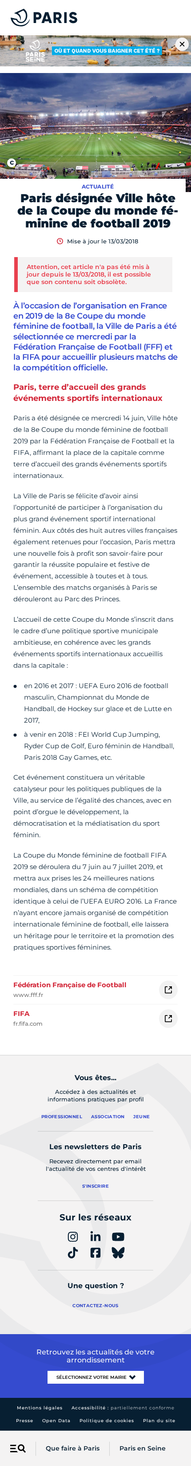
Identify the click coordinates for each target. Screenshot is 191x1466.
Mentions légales (40, 1408)
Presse (24, 1421)
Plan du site (159, 1421)
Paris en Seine (142, 1448)
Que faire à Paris (72, 1448)
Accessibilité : (123, 1408)
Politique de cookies (107, 1421)
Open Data (56, 1421)
